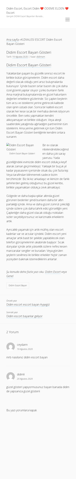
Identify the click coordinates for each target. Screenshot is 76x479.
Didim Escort (53, 272)
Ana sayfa (12, 40)
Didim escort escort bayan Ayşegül (27, 304)
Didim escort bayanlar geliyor (24, 316)
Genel (9, 276)
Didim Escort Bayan (18, 285)
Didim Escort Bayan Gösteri (28, 64)
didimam (41, 56)
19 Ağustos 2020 (20, 56)
